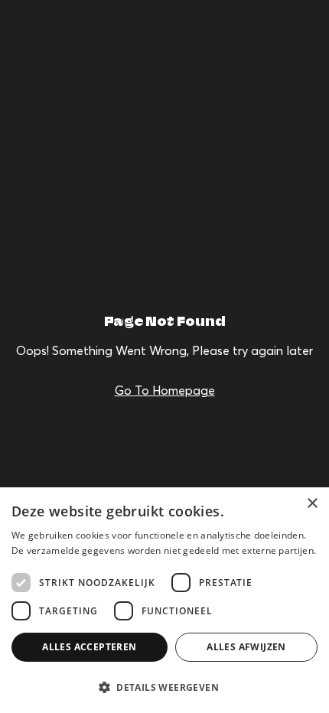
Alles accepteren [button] (89, 646)
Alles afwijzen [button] (246, 646)
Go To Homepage (165, 390)
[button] (164, 686)
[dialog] (164, 600)
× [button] (312, 504)
